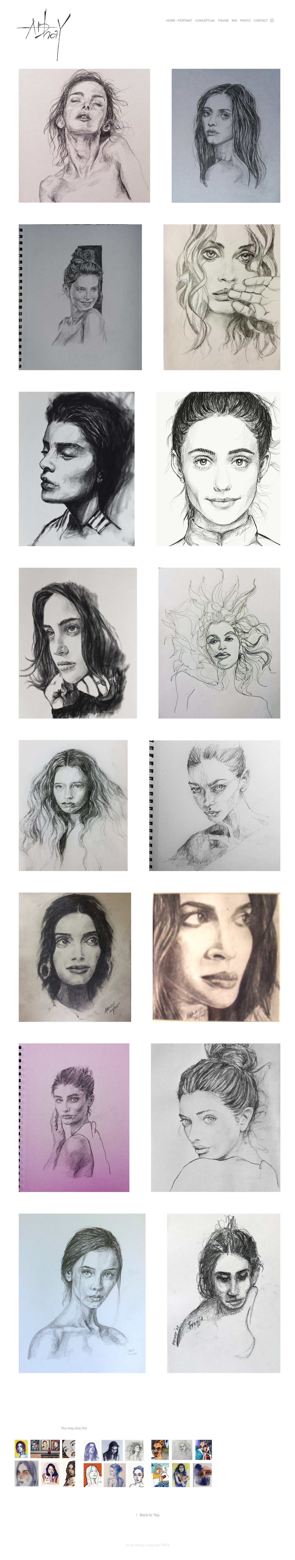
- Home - (171, 20)
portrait (185, 20)
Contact (261, 20)
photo (245, 20)
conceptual (205, 20)
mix (234, 20)
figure (223, 20)
